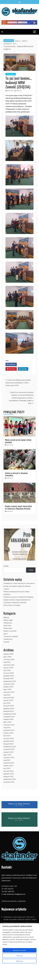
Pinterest (11, 369)
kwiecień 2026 (9, 665)
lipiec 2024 (7, 722)
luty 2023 (7, 768)
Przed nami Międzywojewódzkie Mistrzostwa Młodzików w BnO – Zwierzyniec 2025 (18, 382)
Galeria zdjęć (8, 620)
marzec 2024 (8, 733)
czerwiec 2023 (9, 757)
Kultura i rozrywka (10, 631)
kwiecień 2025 (9, 698)
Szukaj (6, 566)
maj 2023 (7, 760)
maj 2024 (7, 728)
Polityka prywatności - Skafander (14, 901)
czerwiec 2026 (9, 659)
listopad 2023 (9, 744)
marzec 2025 (8, 700)
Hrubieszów (8, 623)
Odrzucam (19, 961)
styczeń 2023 (9, 771)
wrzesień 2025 (9, 684)
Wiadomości (10, 74)
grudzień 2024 (9, 708)
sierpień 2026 (8, 654)
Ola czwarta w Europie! (12, 605)
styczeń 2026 (9, 673)
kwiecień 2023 (9, 763)
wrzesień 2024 (9, 717)
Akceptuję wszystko (19, 950)
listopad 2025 (9, 678)
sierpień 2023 (8, 752)
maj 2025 (7, 695)
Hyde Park (7, 625)
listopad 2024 (9, 711)
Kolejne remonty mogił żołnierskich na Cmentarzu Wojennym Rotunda (18, 507)
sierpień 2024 (8, 719)
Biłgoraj (6, 617)
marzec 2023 (8, 766)
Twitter (23, 364)
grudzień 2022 (9, 774)
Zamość (6, 642)
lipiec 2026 (7, 657)
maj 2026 (7, 662)
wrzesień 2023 (9, 749)
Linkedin (23, 369)
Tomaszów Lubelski (11, 636)
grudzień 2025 (9, 676)
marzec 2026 (8, 668)
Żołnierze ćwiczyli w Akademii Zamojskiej (16, 474)
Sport (6, 634)
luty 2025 (7, 703)
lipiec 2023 (7, 755)
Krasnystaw (8, 628)
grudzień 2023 (9, 741)
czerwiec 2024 (9, 725)
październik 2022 (10, 779)
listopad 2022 (9, 776)
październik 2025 (10, 681)
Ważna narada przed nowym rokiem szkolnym (18, 441)
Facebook (11, 364)
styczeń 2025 (9, 706)
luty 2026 (7, 670)
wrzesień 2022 (9, 782)
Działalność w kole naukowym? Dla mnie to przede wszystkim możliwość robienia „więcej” (19, 586)
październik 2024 (10, 714)
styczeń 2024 (9, 738)
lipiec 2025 (7, 689)
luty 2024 (7, 736)
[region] (19, 944)
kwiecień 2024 (9, 730)
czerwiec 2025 (9, 692)
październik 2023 (10, 747)
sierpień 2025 (8, 687)
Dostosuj (19, 956)
